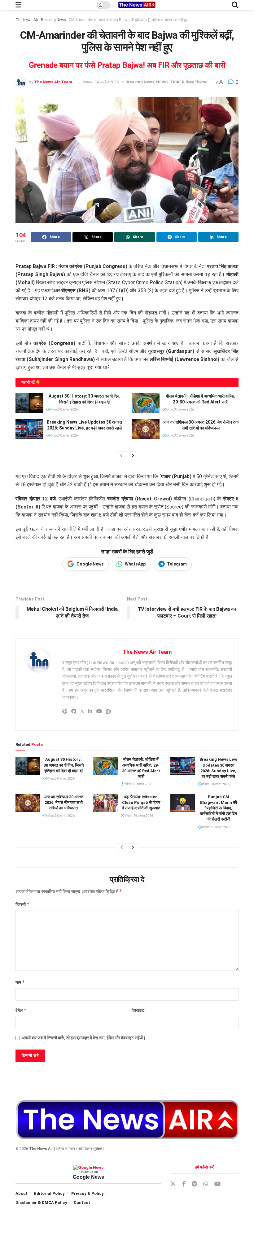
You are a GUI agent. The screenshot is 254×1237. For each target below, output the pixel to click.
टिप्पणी (22, 904)
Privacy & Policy (87, 1193)
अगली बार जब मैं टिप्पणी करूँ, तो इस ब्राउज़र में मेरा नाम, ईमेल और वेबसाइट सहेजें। (84, 1037)
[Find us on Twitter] (173, 1184)
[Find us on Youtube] (217, 1184)
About (21, 1193)
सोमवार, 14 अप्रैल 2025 (100, 82)
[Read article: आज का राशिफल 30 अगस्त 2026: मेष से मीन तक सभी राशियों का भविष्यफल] (146, 429)
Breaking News (53, 20)
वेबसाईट (138, 1010)
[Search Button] (235, 5)
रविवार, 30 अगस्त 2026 (64, 409)
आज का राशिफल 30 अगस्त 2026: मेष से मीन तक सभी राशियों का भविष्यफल (63, 802)
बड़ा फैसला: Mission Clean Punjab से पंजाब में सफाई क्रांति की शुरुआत (141, 802)
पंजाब (190, 82)
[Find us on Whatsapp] (205, 1184)
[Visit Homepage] (136, 5)
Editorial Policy (49, 1193)
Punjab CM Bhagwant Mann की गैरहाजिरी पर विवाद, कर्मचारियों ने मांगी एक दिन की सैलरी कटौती (218, 808)
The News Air (26, 20)
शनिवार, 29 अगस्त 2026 (138, 815)
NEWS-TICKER (170, 82)
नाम (20, 982)
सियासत (201, 82)
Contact (82, 1202)
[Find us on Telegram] (194, 1184)
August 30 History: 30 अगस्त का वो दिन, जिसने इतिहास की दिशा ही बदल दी (64, 765)
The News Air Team (53, 82)
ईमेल (21, 1010)
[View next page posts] (132, 455)
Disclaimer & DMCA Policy (41, 1202)
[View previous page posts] (121, 455)
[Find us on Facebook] (184, 1184)
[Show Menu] (18, 5)
